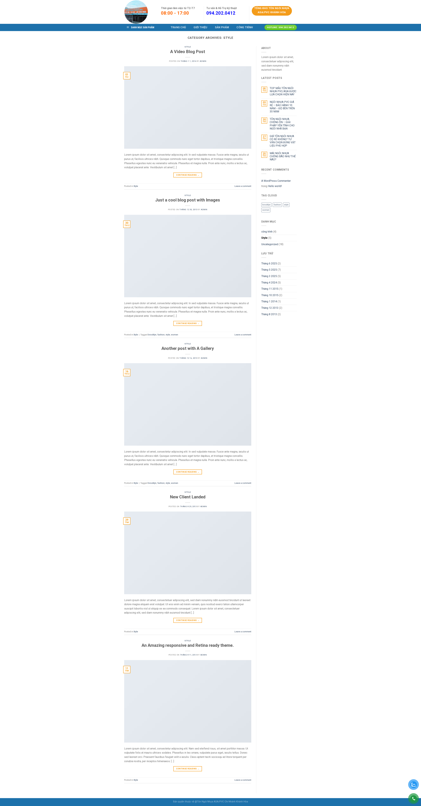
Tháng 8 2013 (269, 314)
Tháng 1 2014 (269, 301)
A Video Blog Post (187, 51)
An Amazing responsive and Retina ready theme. (188, 645)
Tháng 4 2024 (269, 282)
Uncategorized (269, 244)
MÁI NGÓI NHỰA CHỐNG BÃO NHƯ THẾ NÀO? (283, 156)
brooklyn (152, 334)
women (174, 334)
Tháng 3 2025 (269, 276)
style (168, 334)
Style (188, 47)
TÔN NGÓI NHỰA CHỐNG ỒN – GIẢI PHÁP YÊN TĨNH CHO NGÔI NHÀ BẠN (282, 123)
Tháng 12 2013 (269, 307)
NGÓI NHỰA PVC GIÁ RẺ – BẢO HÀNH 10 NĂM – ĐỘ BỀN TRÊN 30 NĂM (282, 106)
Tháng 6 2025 (269, 263)
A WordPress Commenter (276, 180)
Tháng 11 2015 (269, 288)
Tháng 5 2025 (269, 269)
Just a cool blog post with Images (187, 200)
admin (203, 61)
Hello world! (275, 186)
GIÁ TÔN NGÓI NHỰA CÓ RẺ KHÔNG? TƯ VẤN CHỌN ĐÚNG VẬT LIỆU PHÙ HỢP (283, 141)
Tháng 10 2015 (269, 295)
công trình (266, 231)
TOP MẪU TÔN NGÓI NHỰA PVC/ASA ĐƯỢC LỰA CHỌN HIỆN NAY (283, 91)
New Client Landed (187, 496)
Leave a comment (243, 186)
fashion (161, 334)
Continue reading (187, 175)
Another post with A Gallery (187, 348)
